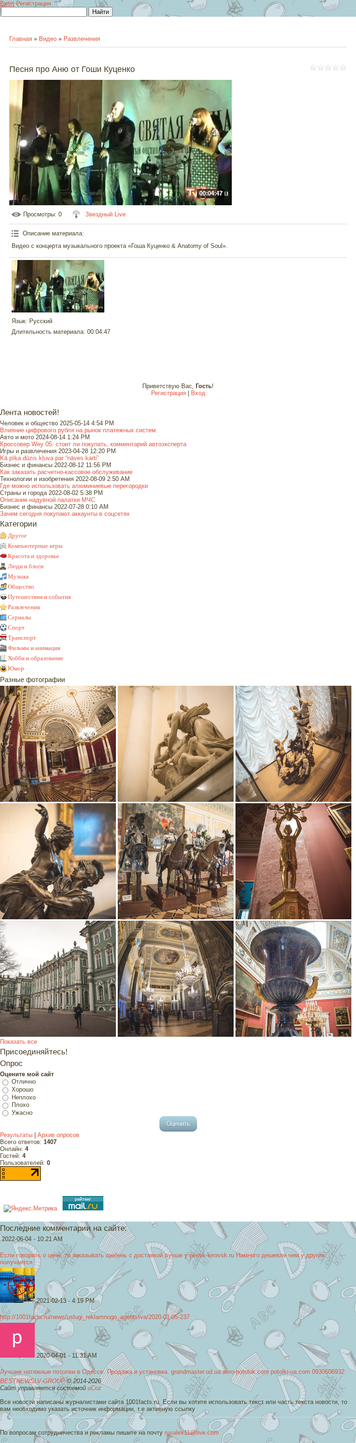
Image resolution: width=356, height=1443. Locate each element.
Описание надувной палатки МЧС (47, 499)
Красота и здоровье (33, 555)
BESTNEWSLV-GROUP (32, 1381)
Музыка (18, 576)
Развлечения (82, 38)
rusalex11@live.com (192, 1432)
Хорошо (22, 1089)
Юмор (16, 668)
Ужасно (22, 1112)
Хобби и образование (36, 658)
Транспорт (22, 637)
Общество (21, 586)
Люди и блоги (26, 566)
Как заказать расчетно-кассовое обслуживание (66, 471)
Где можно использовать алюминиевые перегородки (74, 485)
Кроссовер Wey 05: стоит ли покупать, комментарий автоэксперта (93, 444)
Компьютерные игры (35, 545)
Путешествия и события (39, 596)
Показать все (18, 1041)
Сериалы (19, 617)
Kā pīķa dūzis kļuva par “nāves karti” (49, 458)
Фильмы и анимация (34, 647)
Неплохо (24, 1097)
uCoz (95, 1387)
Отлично (24, 1082)
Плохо (20, 1104)
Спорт (16, 627)
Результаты (16, 1134)
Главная (20, 38)
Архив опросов (58, 1134)
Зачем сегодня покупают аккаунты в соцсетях (65, 513)
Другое (17, 535)
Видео (48, 38)
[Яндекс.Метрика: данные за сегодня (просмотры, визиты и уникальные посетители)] (30, 1208)
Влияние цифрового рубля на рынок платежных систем (78, 430)
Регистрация (33, 3)
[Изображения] (58, 286)
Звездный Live (105, 214)
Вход (7, 3)
